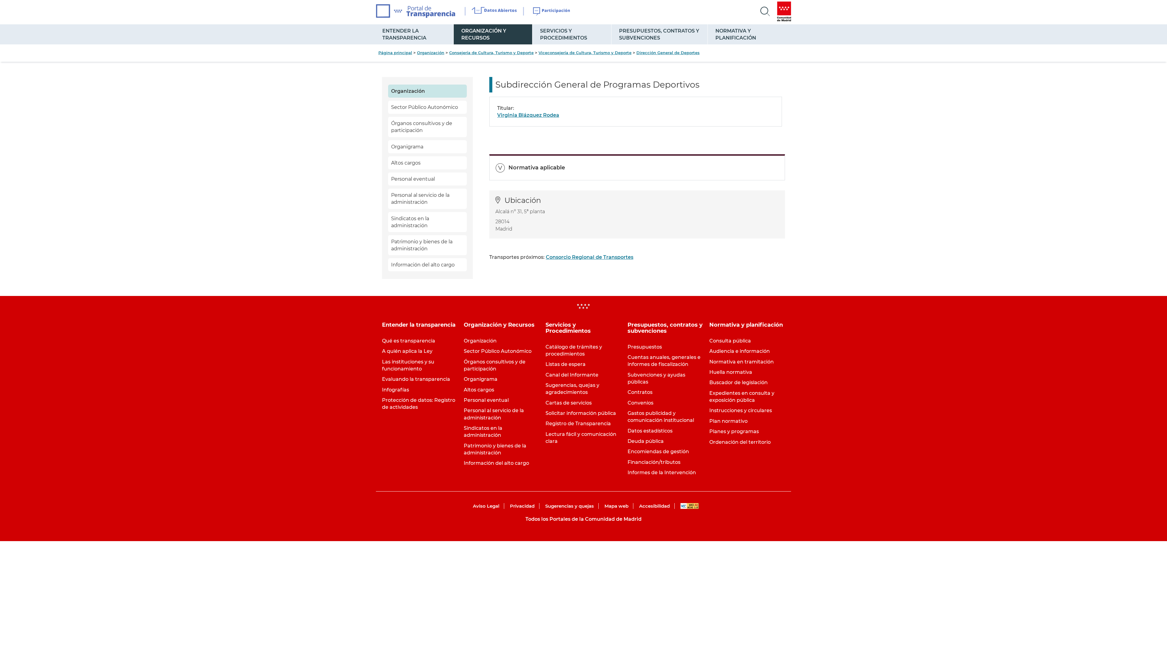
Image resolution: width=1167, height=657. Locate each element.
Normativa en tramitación (741, 362)
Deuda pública (646, 441)
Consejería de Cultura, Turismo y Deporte (491, 52)
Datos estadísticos (650, 431)
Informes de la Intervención (662, 472)
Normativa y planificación (735, 34)
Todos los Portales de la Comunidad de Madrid (583, 519)
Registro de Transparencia (578, 423)
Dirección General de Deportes (668, 52)
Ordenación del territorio (740, 442)
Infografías (395, 390)
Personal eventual (413, 179)
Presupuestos (645, 347)
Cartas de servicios (569, 403)
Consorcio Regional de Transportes (589, 257)
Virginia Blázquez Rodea (528, 115)
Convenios (640, 403)
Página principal (395, 52)
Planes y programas (734, 431)
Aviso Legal (486, 506)
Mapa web (616, 506)
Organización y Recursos (483, 34)
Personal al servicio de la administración (420, 198)
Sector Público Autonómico (424, 107)
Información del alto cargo (423, 265)
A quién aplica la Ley (407, 351)
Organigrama (407, 147)
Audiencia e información (739, 351)
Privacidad (522, 506)
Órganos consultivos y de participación (421, 126)
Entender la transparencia (404, 34)
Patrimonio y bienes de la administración (422, 245)
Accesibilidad (654, 506)
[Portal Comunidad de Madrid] (784, 11)
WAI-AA (689, 506)
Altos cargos (406, 163)
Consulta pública (730, 341)
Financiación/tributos (654, 462)
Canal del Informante (572, 375)
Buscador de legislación (738, 382)
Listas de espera (566, 364)
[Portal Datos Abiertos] (494, 11)
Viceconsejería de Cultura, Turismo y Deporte (585, 52)
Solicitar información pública (581, 413)
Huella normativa (730, 372)
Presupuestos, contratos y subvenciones (659, 34)
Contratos (640, 392)
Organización (430, 52)
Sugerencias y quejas (569, 506)
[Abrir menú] (765, 11)
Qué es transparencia (408, 341)
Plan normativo (728, 421)
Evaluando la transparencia (416, 379)
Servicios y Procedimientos (563, 34)
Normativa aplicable (536, 167)
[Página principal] (415, 11)
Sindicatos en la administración (410, 222)
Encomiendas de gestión (658, 451)
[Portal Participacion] (551, 11)
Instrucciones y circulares (740, 410)
